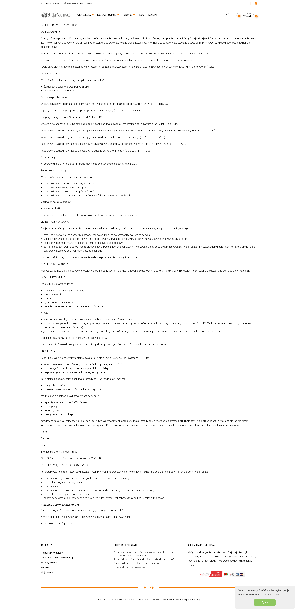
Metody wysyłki (49, 562)
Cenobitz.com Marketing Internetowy (180, 599)
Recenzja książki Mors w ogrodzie (130, 567)
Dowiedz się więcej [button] (271, 594)
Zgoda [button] (264, 602)
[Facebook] (251, 3)
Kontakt (45, 567)
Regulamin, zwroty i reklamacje (57, 557)
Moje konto (47, 572)
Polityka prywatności (52, 552)
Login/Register (51, 3)
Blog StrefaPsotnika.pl (125, 545)
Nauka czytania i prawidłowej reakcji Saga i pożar (138, 563)
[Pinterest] (256, 3)
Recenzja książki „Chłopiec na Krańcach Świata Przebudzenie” (144, 559)
